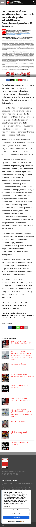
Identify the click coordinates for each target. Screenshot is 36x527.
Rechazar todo (16, 514)
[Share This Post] (12, 80)
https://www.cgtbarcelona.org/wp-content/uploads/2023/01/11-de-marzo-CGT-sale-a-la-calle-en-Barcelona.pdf (18, 315)
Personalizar (16, 510)
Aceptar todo (16, 517)
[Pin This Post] (20, 80)
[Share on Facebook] (8, 80)
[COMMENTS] (28, 80)
